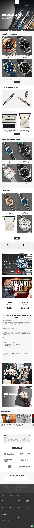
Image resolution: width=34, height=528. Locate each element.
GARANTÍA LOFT (27, 509)
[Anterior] (16, 445)
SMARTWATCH (11, 514)
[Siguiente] (18, 445)
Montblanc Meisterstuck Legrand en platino (9, 130)
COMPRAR (6, 399)
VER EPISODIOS (7, 267)
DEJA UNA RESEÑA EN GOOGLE (17, 447)
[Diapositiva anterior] (13, 28)
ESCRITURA (18, 498)
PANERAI (3, 512)
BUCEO (10, 500)
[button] (2, 2)
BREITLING (3, 505)
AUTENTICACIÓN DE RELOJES (27, 505)
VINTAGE (11, 512)
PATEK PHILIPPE (4, 514)
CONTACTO (26, 512)
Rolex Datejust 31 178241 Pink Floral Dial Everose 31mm (9, 212)
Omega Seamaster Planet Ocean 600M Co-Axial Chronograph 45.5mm (9, 56)
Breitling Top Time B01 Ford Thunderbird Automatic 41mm (9, 183)
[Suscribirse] (29, 480)
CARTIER (3, 500)
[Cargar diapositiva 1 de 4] (15, 28)
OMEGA (3, 498)
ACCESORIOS (18, 502)
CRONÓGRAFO (11, 498)
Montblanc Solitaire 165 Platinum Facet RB (24, 130)
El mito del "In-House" (19, 424)
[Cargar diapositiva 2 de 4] (16, 28)
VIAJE (10, 505)
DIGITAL (11, 507)
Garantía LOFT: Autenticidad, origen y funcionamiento (24, 247)
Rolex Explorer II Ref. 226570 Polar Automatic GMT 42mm (24, 234)
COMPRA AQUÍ (5, 20)
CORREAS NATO (19, 500)
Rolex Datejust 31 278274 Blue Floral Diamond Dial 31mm (9, 161)
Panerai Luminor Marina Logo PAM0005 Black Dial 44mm (24, 78)
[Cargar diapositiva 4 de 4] (18, 28)
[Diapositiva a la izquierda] (16, 427)
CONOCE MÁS (7, 376)
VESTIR (10, 502)
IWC (2, 507)
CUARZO (11, 509)
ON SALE (18, 507)
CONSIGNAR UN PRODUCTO (27, 501)
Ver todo (17, 82)
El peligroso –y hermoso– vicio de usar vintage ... (8, 424)
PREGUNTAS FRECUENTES (28, 507)
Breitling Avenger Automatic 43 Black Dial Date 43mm (24, 183)
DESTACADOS (19, 505)
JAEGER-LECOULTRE (4, 509)
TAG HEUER (3, 502)
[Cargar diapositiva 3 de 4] (17, 28)
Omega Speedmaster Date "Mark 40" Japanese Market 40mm (24, 161)
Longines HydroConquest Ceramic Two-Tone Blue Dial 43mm (9, 78)
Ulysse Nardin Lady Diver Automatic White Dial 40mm (24, 56)
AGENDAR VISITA (27, 498)
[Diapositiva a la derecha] (18, 427)
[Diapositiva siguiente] (21, 28)
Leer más (5, 442)
